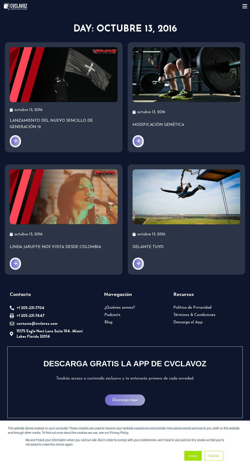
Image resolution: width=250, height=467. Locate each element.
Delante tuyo (148, 247)
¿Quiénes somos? (119, 308)
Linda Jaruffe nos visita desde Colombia (55, 247)
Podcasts (112, 315)
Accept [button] (193, 456)
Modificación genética (158, 125)
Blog (108, 322)
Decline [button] (214, 456)
